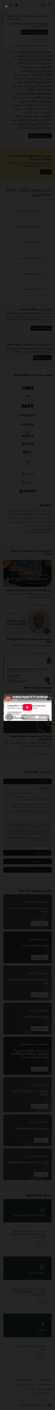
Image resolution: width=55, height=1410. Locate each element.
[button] (6, 6)
